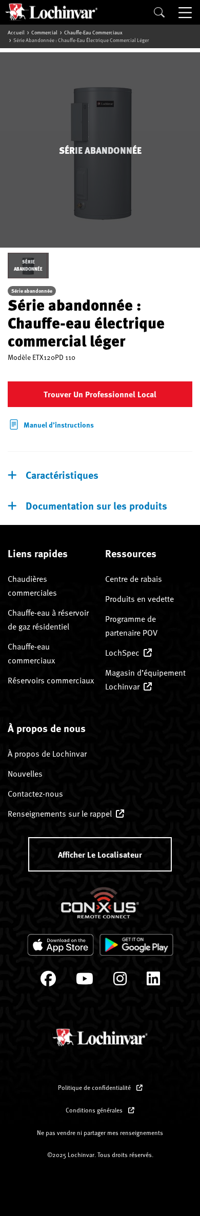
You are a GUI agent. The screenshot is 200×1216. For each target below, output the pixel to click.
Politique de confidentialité (95, 1087)
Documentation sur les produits (96, 505)
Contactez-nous (35, 793)
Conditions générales (95, 1109)
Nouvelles (25, 773)
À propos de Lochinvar (47, 753)
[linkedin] (153, 981)
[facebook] (48, 981)
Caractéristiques (62, 474)
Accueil (16, 32)
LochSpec (122, 652)
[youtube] (84, 981)
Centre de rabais (133, 579)
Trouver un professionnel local (100, 394)
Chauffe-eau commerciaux (93, 32)
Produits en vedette (139, 599)
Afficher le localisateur (100, 854)
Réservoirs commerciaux (51, 680)
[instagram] (120, 981)
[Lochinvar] (51, 12)
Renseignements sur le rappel (60, 813)
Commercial (44, 32)
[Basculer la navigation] (186, 12)
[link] (51, 423)
